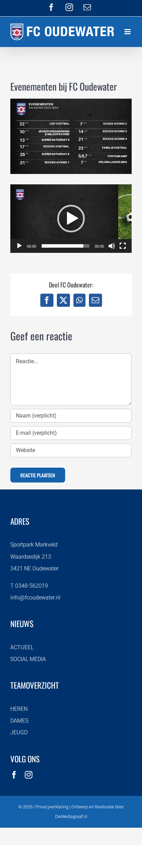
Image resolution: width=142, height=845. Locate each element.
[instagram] (28, 775)
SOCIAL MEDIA (28, 659)
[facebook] (14, 775)
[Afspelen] (19, 245)
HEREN (19, 709)
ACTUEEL (21, 647)
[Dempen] (111, 245)
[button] (71, 218)
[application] (71, 218)
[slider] (65, 246)
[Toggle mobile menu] (128, 31)
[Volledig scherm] (122, 245)
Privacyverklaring (52, 806)
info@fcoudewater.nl (35, 597)
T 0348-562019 (29, 585)
